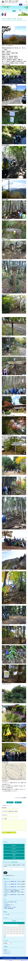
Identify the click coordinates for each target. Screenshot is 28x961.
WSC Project (23, 960)
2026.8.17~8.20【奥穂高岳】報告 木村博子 (12, 881)
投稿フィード (6, 950)
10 (4, 929)
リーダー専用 (6, 914)
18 (7, 931)
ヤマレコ (6, 903)
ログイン (6, 949)
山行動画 (14, 858)
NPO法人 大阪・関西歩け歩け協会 (10, 901)
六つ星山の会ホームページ (9, 904)
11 (7, 929)
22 (20, 931)
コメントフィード (7, 952)
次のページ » (18, 802)
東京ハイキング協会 (13, 1)
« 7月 (4, 937)
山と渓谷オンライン (7, 905)
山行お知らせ (14, 848)
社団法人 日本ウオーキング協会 (10, 907)
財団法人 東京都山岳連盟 (8, 908)
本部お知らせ (14, 845)
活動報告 (24, 797)
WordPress (11, 960)
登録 (5, 872)
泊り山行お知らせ (14, 851)
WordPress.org (7, 953)
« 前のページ (10, 802)
